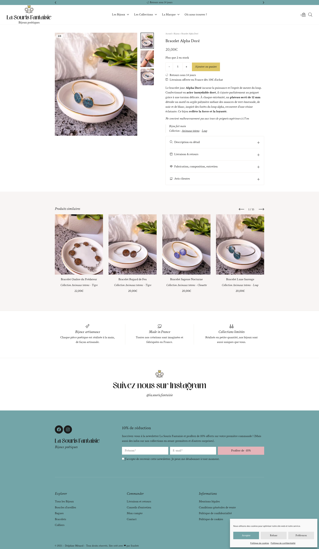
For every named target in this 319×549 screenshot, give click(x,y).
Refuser (273, 535)
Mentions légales (209, 501)
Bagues (59, 513)
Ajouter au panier (206, 67)
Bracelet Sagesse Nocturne (186, 279)
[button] (55, 2)
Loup (204, 131)
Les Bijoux (118, 14)
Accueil (168, 33)
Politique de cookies (259, 543)
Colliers (59, 525)
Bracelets (60, 519)
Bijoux (176, 33)
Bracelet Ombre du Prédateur (79, 279)
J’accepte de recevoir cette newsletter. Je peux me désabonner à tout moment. (172, 459)
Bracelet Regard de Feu (132, 279)
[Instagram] (68, 429)
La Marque (169, 14)
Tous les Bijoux (64, 501)
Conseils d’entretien (139, 507)
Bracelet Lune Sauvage (240, 279)
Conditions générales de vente (217, 507)
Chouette (202, 285)
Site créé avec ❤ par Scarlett (124, 546)
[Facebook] (59, 429)
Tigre (95, 285)
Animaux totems (190, 131)
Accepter (246, 535)
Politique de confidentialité (283, 543)
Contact (132, 519)
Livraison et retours (139, 501)
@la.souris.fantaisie (160, 395)
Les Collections (143, 14)
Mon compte (135, 513)
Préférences (301, 535)
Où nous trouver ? (196, 14)
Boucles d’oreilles (65, 507)
